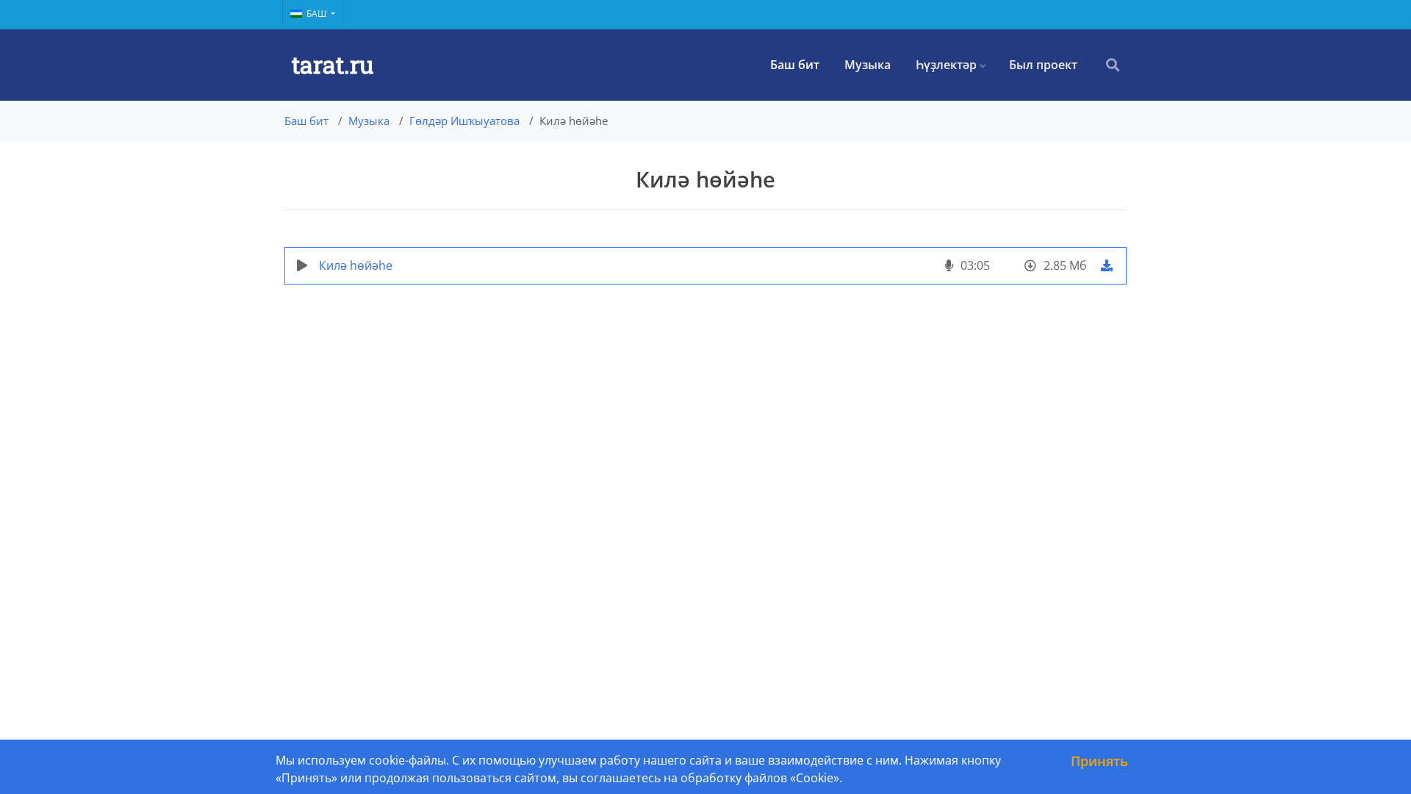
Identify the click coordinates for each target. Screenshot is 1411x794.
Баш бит (794, 65)
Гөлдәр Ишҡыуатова (464, 120)
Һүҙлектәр (946, 65)
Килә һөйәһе (355, 265)
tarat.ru (332, 64)
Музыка (867, 65)
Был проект (1043, 65)
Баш (317, 13)
